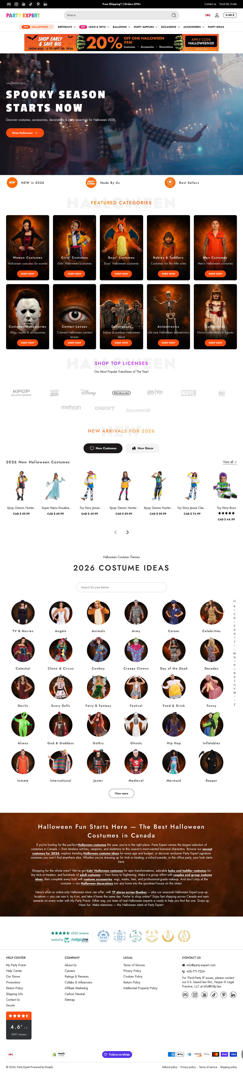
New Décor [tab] (146, 448)
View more (121, 793)
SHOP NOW (27, 274)
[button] (207, 15)
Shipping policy (228, 1067)
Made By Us (110, 183)
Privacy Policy (132, 971)
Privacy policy (188, 1067)
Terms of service (208, 1067)
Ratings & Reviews (77, 977)
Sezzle (10, 1005)
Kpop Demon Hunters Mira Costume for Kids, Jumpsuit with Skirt (124, 508)
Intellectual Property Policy (140, 988)
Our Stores (13, 977)
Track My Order (228, 4)
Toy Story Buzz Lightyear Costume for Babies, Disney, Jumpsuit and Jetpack (226, 508)
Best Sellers (189, 183)
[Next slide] (127, 532)
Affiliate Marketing (76, 988)
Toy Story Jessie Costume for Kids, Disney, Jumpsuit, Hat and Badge (89, 508)
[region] (122, 4)
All (234, 601)
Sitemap (70, 1000)
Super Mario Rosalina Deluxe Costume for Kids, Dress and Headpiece (55, 508)
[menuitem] (33, 965)
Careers (70, 971)
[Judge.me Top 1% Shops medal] (168, 936)
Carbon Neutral (75, 994)
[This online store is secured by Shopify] (58, 1054)
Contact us (210, 4)
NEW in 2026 (32, 183)
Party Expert (23, 1067)
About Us (71, 965)
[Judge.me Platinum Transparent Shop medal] (136, 936)
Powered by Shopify (42, 1067)
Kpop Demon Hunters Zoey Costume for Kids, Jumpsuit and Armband (158, 508)
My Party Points (16, 965)
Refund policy (169, 1067)
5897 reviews (18, 1034)
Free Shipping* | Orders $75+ (122, 4)
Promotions (13, 982)
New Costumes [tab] (106, 448)
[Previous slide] (115, 532)
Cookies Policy (132, 977)
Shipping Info (14, 994)
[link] (222, 393)
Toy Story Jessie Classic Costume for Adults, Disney (192, 508)
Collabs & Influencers (78, 982)
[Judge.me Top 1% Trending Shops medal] (184, 936)
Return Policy (14, 988)
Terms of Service (134, 965)
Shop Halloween (22, 133)
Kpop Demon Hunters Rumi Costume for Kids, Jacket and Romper (21, 508)
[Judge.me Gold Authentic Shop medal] (152, 936)
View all (228, 462)
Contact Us (13, 1000)
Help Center (14, 971)
